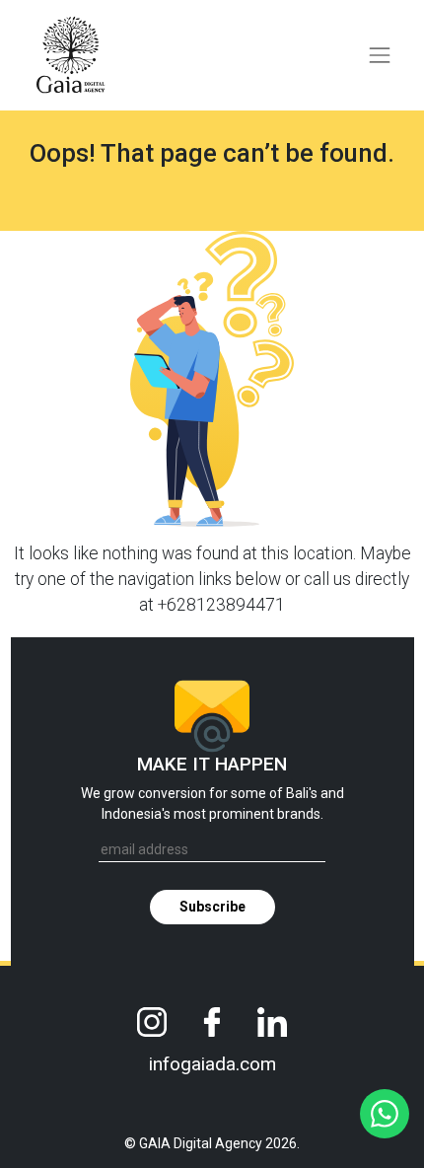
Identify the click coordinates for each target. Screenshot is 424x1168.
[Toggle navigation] (379, 55)
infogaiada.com (212, 1064)
